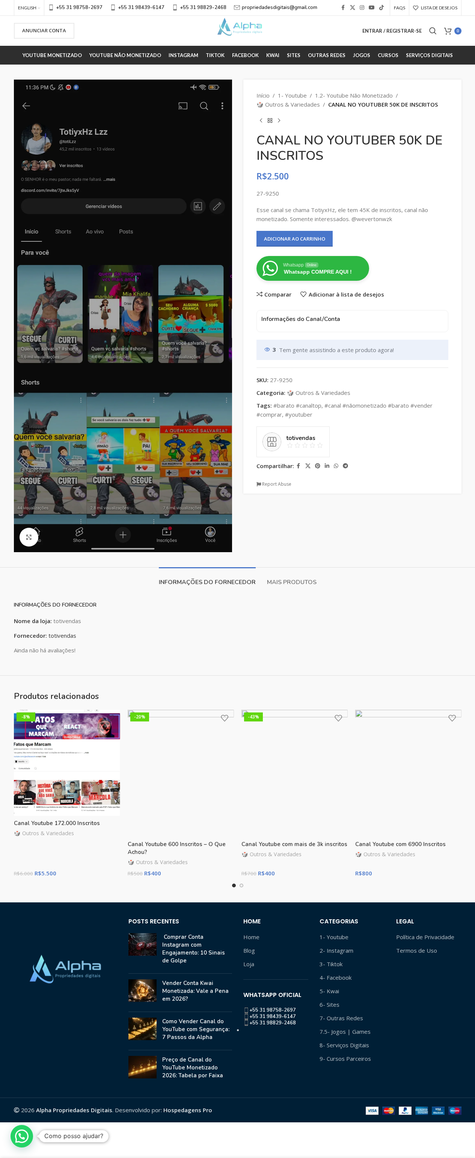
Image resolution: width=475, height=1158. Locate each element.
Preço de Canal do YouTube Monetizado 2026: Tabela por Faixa (192, 1067)
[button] (22, 1136)
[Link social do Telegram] (345, 466)
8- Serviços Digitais (344, 1045)
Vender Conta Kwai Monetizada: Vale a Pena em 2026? (195, 991)
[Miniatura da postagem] (142, 950)
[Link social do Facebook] (343, 8)
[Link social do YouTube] (371, 8)
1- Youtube (292, 95)
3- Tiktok (331, 964)
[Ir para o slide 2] (241, 885)
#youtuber (298, 414)
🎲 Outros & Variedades (288, 104)
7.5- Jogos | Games (345, 1031)
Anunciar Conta (44, 30)
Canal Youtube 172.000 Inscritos (57, 823)
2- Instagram (336, 950)
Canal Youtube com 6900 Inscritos (400, 844)
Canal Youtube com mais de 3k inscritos (294, 844)
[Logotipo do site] (237, 30)
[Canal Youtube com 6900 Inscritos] (408, 773)
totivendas (62, 635)
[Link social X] (352, 8)
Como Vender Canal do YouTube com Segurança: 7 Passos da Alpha (195, 1029)
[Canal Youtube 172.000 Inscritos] (67, 763)
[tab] (207, 578)
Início (263, 95)
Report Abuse (276, 484)
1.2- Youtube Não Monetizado (354, 95)
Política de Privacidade (425, 937)
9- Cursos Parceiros (345, 1058)
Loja (248, 964)
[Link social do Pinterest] (318, 466)
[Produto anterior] (260, 120)
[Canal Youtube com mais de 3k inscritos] (294, 773)
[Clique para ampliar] (29, 537)
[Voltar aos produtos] (269, 120)
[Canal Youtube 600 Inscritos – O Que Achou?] (181, 773)
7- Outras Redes (341, 1018)
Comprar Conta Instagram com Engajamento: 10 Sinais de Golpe (193, 948)
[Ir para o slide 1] (234, 885)
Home (251, 937)
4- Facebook (335, 977)
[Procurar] (432, 30)
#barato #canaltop (297, 405)
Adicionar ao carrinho (294, 238)
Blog (249, 950)
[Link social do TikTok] (381, 8)
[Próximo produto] (278, 120)
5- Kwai (329, 991)
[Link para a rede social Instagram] (361, 8)
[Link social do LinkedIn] (327, 466)
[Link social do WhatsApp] (336, 466)
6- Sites (329, 1004)
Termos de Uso (416, 950)
